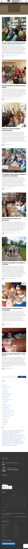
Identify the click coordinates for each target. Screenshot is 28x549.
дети (18, 436)
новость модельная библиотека (7, 442)
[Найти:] (9, 377)
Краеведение (5, 407)
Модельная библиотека (13, 433)
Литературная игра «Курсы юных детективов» (11, 219)
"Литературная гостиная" (20, 430)
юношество (15, 445)
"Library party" (4, 430)
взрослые (6, 436)
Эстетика (4, 421)
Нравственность (5, 408)
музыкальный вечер (15, 440)
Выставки (3, 388)
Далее (3, 144)
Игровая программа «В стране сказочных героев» (14, 86)
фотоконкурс (10, 445)
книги (3, 439)
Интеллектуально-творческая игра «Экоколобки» (12, 309)
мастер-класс (4, 440)
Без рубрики (4, 385)
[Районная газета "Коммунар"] (14, 469)
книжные (4, 391)
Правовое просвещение (14, 55)
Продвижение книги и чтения (15, 98)
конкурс (6, 439)
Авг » (5, 510)
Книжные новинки (5, 396)
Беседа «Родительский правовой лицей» (13, 43)
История (4, 404)
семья (14, 443)
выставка (14, 436)
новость (20, 440)
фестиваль (20, 443)
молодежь (9, 440)
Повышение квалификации (7, 411)
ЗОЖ (6, 188)
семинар (11, 443)
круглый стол (10, 439)
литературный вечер (17, 439)
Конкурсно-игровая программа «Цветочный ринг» (11, 129)
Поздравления (4, 422)
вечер (3, 436)
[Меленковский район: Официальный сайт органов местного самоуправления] (14, 463)
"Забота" (14, 430)
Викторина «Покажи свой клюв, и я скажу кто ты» (13, 354)
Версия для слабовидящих (9, 543)
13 (17, 502)
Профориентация (5, 416)
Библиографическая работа (7, 399)
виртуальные (5, 390)
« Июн (3, 510)
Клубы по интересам (6, 405)
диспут (21, 436)
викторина (10, 436)
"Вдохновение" (9, 430)
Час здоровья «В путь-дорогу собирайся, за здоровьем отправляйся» (14, 175)
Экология (12, 144)
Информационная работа (6, 393)
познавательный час (16, 442)
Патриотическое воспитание (7, 410)
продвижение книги (5, 443)
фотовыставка (4, 445)
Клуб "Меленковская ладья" (6, 394)
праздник (22, 442)
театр (17, 443)
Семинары (3, 424)
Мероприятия (8, 55)
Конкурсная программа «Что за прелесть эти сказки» (13, 263)
